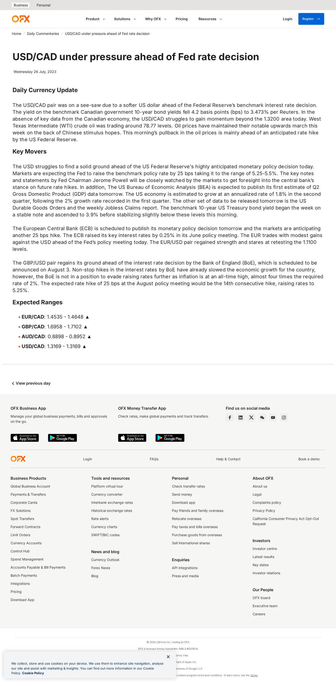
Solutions (122, 19)
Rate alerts (99, 519)
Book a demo (309, 459)
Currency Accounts (26, 543)
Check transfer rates (188, 486)
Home (16, 33)
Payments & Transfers (28, 494)
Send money (182, 494)
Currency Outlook (105, 560)
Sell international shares (191, 543)
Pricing (182, 19)
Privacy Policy (264, 510)
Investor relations (266, 573)
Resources (207, 19)
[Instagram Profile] (284, 417)
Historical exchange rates (111, 510)
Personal (43, 5)
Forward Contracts (25, 527)
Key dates (261, 565)
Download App (22, 600)
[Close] (168, 656)
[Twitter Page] (251, 417)
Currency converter (106, 494)
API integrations (185, 568)
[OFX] (21, 19)
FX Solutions (21, 510)
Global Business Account (30, 486)
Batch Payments (24, 575)
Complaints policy (267, 502)
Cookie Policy (33, 673)
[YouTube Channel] (273, 417)
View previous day (32, 383)
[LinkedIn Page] (240, 417)
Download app (183, 502)
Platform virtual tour (107, 486)
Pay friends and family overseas (197, 510)
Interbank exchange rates (112, 502)
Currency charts (104, 527)
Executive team (265, 606)
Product (92, 19)
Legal (257, 494)
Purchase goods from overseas (197, 535)
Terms (254, 675)
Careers (259, 614)
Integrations (20, 583)
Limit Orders (20, 535)
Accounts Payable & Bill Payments (38, 567)
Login (87, 459)
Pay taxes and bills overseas (195, 527)
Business (21, 5)
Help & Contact (228, 459)
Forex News (100, 568)
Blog (94, 576)
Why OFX (153, 19)
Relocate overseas (186, 519)
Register (308, 19)
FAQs (154, 459)
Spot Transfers (22, 519)
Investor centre (265, 548)
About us (260, 486)
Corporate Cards (24, 502)
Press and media (185, 576)
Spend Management (27, 559)
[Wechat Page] (262, 417)
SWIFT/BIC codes (105, 535)
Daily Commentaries (43, 33)
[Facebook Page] (230, 417)
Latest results (263, 557)
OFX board (261, 598)
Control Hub (20, 551)
